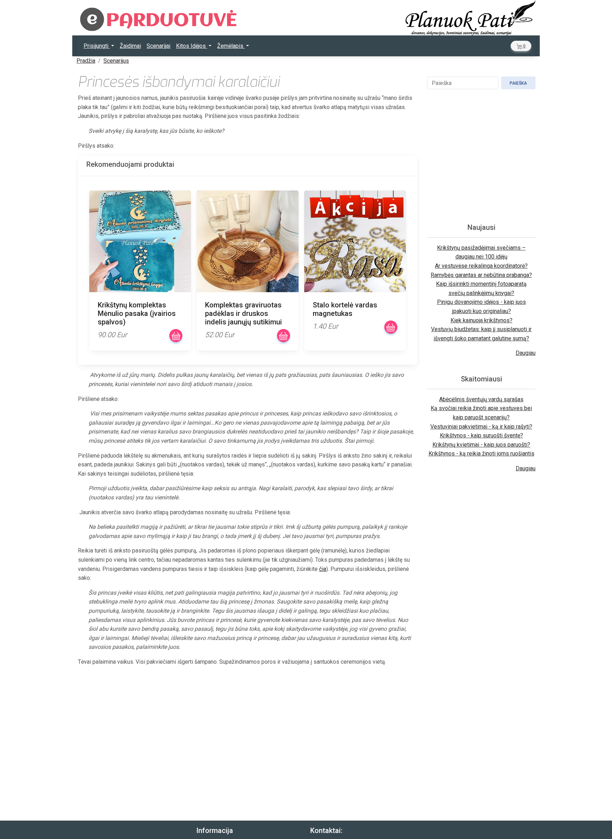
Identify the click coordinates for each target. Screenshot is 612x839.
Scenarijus (116, 60)
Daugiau (526, 353)
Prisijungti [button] (97, 45)
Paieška (518, 83)
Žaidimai (130, 45)
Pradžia (85, 60)
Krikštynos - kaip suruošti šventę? (481, 435)
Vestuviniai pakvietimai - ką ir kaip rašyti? (481, 426)
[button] (521, 46)
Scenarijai (158, 45)
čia (322, 569)
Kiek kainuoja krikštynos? (481, 320)
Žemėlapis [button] (231, 45)
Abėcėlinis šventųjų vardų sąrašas (481, 399)
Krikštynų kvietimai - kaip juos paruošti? (481, 444)
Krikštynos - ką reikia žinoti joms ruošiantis (481, 453)
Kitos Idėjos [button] (191, 45)
